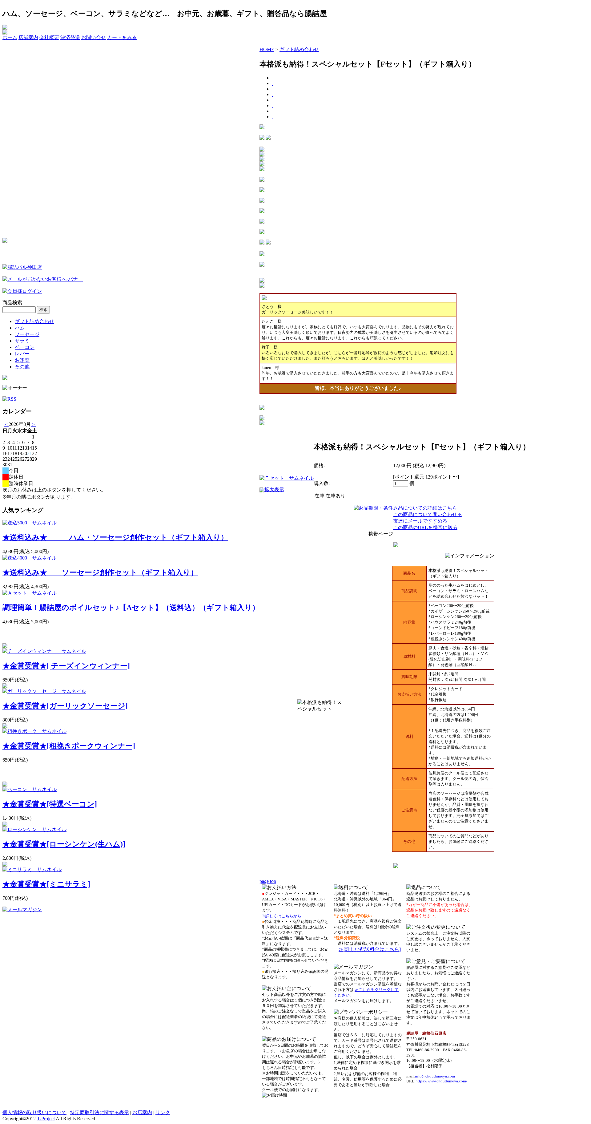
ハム (20, 327)
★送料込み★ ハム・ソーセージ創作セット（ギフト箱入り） (115, 537)
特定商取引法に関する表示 (99, 1112)
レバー (22, 353)
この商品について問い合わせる (427, 514)
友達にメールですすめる (420, 521)
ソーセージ (27, 334)
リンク (162, 1112)
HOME (266, 49)
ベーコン (24, 347)
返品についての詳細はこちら (425, 508)
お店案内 (142, 1112)
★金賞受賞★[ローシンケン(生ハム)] (63, 844)
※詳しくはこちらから (281, 916)
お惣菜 (22, 360)
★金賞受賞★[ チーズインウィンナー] (66, 666)
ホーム (9, 37)
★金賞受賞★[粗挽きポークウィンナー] (68, 746)
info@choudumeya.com (435, 1076)
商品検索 (12, 302)
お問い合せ (93, 37)
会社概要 (49, 37)
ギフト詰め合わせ (34, 321)
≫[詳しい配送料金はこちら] (370, 949)
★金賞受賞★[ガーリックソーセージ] (65, 706)
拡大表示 (274, 489)
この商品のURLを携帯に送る (425, 527)
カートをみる (122, 37)
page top (267, 881)
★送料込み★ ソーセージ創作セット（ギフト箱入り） (100, 572)
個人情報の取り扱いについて (34, 1112)
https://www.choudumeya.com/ (441, 1081)
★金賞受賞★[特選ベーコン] (49, 804)
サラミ (22, 340)
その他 (22, 366)
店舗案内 (28, 37)
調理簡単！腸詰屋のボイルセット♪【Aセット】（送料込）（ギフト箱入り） (130, 608)
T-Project (46, 1118)
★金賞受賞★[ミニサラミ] (46, 884)
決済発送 (70, 37)
